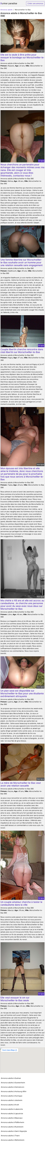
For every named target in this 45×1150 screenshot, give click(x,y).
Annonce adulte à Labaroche (12, 1109)
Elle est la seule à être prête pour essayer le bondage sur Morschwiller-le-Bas (22, 57)
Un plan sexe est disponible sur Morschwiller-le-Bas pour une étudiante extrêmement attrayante (22, 693)
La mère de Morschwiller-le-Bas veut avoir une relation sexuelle (21, 784)
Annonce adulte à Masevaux (11, 1118)
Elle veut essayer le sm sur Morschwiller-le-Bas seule (15, 999)
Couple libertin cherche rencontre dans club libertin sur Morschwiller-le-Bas (22, 350)
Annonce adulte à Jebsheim (11, 1100)
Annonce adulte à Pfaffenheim (12, 1122)
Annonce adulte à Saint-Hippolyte (14, 1131)
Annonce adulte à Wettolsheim (12, 1140)
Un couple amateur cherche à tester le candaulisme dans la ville (21, 903)
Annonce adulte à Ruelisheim (12, 1127)
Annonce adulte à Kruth (10, 1105)
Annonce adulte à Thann (10, 1136)
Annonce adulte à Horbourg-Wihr (13, 1091)
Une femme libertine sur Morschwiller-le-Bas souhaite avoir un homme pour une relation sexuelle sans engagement (22, 262)
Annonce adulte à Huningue (11, 1096)
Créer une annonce (35, 3)
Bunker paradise (8, 3)
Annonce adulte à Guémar (11, 1078)
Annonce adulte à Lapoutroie (12, 1113)
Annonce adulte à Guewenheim (13, 1083)
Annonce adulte (6, 10)
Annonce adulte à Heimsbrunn (12, 1087)
